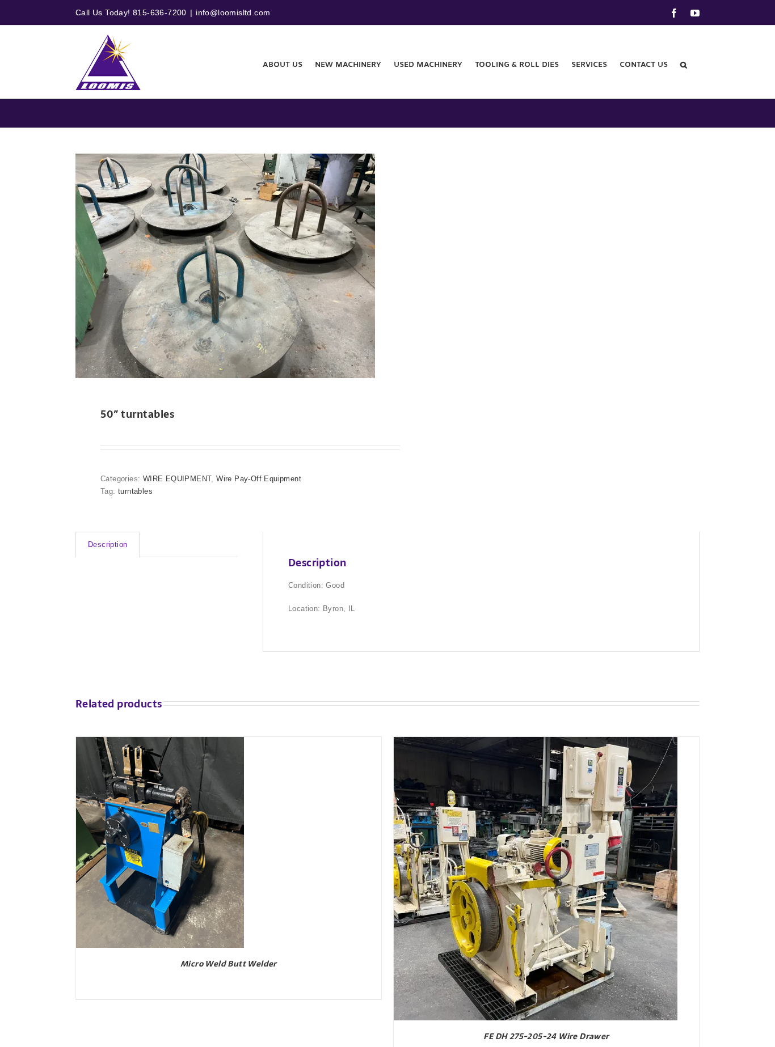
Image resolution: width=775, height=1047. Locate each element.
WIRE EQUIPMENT (177, 478)
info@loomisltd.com (233, 12)
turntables (135, 491)
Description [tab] (107, 544)
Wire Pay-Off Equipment (258, 478)
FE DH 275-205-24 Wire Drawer (546, 1036)
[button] (683, 64)
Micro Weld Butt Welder (228, 963)
